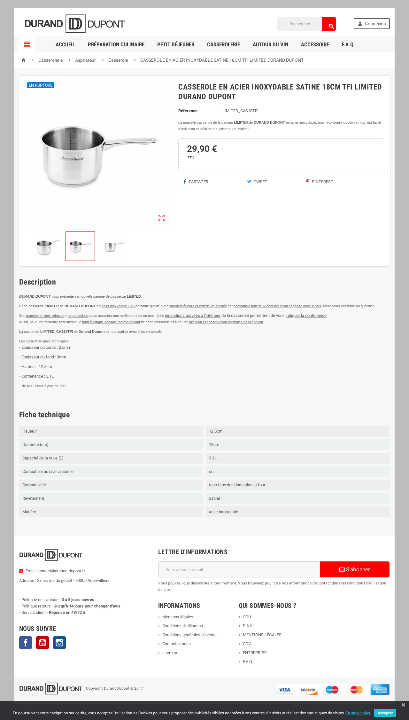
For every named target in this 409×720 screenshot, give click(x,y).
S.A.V (247, 625)
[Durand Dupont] (74, 23)
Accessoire (315, 44)
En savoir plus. (358, 713)
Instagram (59, 642)
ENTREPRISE (254, 652)
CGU (247, 616)
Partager (198, 181)
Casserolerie (223, 44)
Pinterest (322, 181)
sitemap (169, 652)
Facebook (25, 642)
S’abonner (357, 569)
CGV (247, 643)
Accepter (385, 713)
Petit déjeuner (175, 44)
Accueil (65, 44)
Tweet (260, 181)
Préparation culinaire (116, 44)
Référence (187, 110)
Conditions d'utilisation (182, 625)
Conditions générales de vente (189, 634)
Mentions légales (177, 616)
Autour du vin (270, 44)
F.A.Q (347, 44)
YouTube (42, 642)
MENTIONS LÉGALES (262, 634)
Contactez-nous (176, 643)
